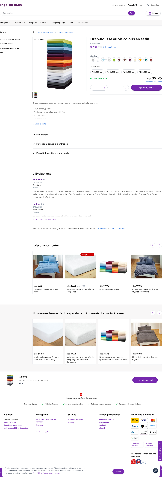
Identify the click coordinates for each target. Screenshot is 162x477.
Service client (117, 5)
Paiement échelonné (149, 444)
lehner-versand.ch (106, 419)
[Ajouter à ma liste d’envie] (126, 88)
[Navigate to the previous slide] (152, 245)
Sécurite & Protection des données (46, 420)
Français (131, 5)
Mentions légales (43, 432)
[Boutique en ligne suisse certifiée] (134, 462)
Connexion (101, 228)
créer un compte (117, 228)
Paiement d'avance (135, 444)
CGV (38, 428)
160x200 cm (128, 72)
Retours (71, 423)
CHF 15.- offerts (160, 453)
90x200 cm (97, 72)
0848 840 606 (10, 422)
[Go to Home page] (11, 5)
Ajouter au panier (146, 87)
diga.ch (102, 428)
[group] (96, 46)
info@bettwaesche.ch (13, 425)
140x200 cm (112, 72)
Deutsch (139, 5)
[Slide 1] (35, 95)
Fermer (118, 471)
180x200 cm (144, 72)
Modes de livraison (75, 419)
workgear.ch (104, 422)
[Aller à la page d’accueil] (33, 32)
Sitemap (39, 425)
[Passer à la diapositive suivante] (159, 245)
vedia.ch (102, 425)
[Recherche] (131, 13)
